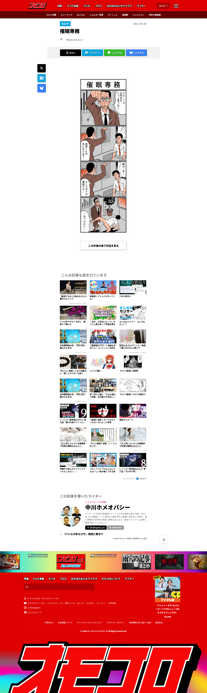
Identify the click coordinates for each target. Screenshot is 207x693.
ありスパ (81, 603)
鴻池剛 (125, 14)
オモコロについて (111, 579)
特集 (59, 6)
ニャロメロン (138, 14)
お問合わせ (49, 622)
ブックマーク (94, 52)
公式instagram (34, 607)
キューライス (67, 14)
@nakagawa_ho (97, 527)
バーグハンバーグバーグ (97, 631)
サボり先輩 (51, 14)
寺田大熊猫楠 (155, 14)
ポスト (72, 52)
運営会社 (159, 622)
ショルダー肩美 (96, 14)
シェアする (117, 52)
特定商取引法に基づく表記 (140, 622)
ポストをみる (70, 45)
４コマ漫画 (72, 6)
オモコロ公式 (33, 598)
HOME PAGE (117, 527)
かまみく (91, 603)
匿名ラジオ (70, 603)
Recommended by (129, 478)
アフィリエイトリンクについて (89, 622)
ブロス (98, 6)
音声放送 (112, 603)
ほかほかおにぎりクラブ (119, 6)
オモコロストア (34, 612)
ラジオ (86, 6)
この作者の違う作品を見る (103, 245)
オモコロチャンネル (50, 598)
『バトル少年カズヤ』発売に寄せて (83, 534)
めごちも (81, 14)
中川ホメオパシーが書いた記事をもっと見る (130, 538)
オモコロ (37, 6)
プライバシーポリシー (116, 622)
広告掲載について (65, 622)
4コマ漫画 (38, 579)
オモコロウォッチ (55, 603)
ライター (141, 6)
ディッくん (113, 14)
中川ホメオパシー (75, 39)
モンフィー (101, 603)
